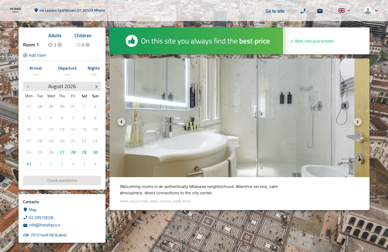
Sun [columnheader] (95, 96)
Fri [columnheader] (73, 96)
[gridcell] (28, 106)
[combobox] (344, 10)
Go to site (275, 10)
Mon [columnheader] (29, 96)
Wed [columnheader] (51, 96)
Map (32, 209)
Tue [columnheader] (40, 96)
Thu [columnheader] (62, 96)
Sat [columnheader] (84, 96)
